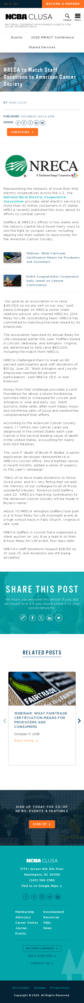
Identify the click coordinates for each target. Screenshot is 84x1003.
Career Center (26, 922)
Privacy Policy (60, 988)
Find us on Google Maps (40, 886)
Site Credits (21, 988)
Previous (4, 720)
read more (24, 741)
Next (79, 720)
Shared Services (42, 47)
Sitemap (40, 988)
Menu (77, 20)
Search (67, 20)
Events (17, 37)
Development (53, 912)
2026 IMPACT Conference (52, 37)
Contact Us (40, 963)
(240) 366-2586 (42, 880)
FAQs (47, 922)
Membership (24, 912)
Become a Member (63, 4)
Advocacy (23, 917)
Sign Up (40, 824)
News (47, 928)
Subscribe (20, 132)
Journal (21, 928)
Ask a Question (40, 956)
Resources (51, 917)
